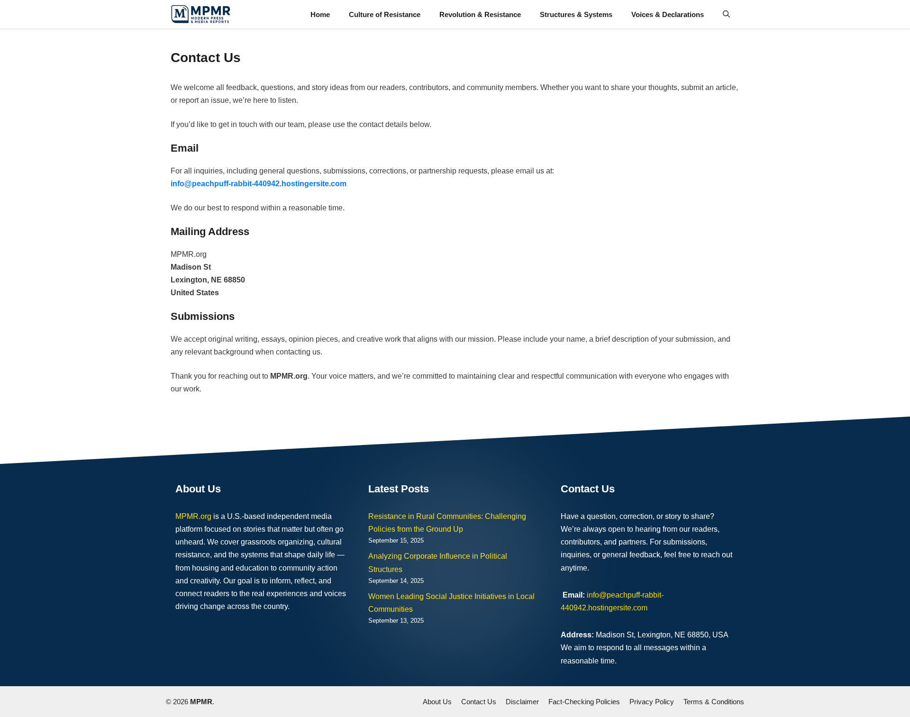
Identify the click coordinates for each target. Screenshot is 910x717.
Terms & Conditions (713, 702)
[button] (726, 14)
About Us (437, 702)
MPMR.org (193, 516)
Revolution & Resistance (480, 14)
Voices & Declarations (667, 14)
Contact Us (478, 702)
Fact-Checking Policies (584, 702)
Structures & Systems (576, 14)
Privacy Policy (651, 702)
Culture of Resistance (384, 14)
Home (320, 14)
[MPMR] (201, 14)
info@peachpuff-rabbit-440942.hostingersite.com (258, 184)
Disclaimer (522, 702)
